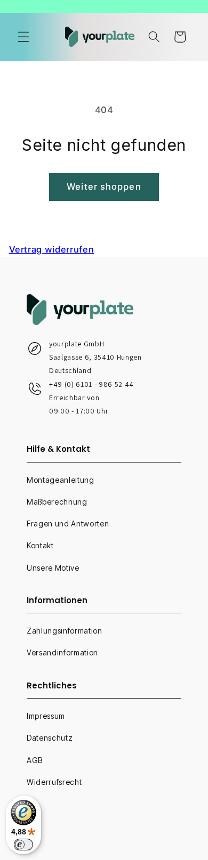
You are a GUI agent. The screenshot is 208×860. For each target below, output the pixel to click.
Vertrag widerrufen (51, 249)
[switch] (23, 844)
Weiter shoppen (104, 186)
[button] (23, 37)
